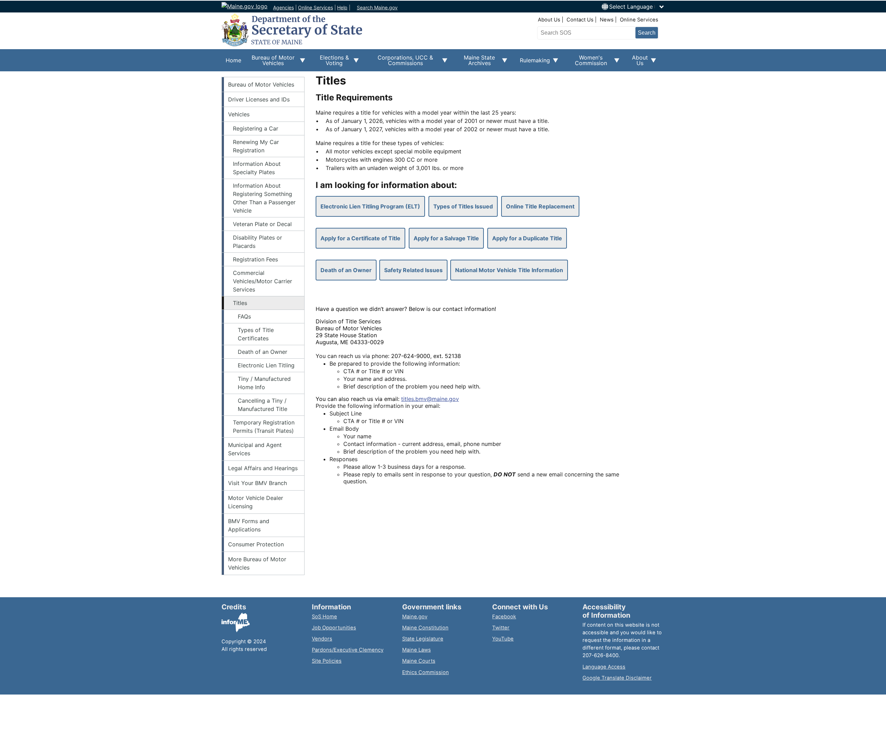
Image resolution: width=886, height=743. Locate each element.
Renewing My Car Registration (256, 146)
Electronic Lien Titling (266, 365)
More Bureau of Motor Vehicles (257, 563)
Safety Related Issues (413, 270)
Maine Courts (418, 661)
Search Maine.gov (377, 7)
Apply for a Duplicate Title (527, 238)
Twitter (500, 628)
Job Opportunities (334, 628)
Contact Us (580, 20)
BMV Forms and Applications (248, 525)
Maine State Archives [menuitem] (475, 62)
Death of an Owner (262, 351)
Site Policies (327, 661)
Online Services (315, 7)
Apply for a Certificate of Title (360, 238)
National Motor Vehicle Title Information (509, 270)
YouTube (503, 639)
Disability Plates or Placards (257, 241)
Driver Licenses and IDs (259, 99)
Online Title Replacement (540, 206)
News (607, 20)
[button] (636, 6)
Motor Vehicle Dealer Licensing (255, 502)
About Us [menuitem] (638, 62)
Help (342, 7)
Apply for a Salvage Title (446, 238)
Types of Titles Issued (463, 206)
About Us (549, 20)
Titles (240, 302)
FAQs (244, 316)
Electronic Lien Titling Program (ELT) (370, 206)
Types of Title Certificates (256, 334)
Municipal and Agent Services (255, 449)
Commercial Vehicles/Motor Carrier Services (262, 281)
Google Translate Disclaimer (617, 678)
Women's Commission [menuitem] (587, 62)
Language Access (603, 667)
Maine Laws (416, 650)
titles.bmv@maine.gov (430, 398)
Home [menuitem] (233, 60)
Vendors (322, 639)
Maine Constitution (425, 628)
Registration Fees (255, 259)
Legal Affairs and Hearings (263, 468)
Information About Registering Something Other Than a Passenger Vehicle (264, 198)
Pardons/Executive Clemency (347, 650)
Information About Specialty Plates (257, 168)
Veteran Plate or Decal (262, 224)
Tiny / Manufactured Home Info (264, 383)
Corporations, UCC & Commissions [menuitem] (400, 62)
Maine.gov (414, 617)
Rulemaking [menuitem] (533, 64)
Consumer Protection (256, 544)
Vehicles (239, 114)
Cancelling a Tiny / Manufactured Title (262, 404)
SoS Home (324, 617)
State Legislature (422, 639)
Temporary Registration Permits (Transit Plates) (264, 426)
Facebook (504, 617)
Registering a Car (255, 128)
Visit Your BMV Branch (257, 483)
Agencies (283, 7)
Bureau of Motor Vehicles (261, 84)
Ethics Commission (425, 672)
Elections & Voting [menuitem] (331, 62)
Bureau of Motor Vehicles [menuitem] (270, 62)
